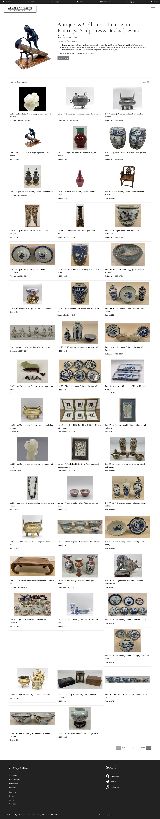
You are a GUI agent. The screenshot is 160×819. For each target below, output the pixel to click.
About (11, 800)
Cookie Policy (31, 815)
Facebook (114, 776)
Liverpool (57, 2)
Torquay (131, 2)
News (11, 796)
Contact (12, 804)
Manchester (106, 2)
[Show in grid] (149, 82)
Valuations (13, 784)
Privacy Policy (41, 815)
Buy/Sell (12, 788)
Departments (14, 780)
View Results (63, 58)
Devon (81, 2)
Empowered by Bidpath (106, 815)
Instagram (114, 787)
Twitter (113, 781)
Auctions (13, 776)
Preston (155, 2)
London (32, 2)
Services (12, 792)
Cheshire (8, 2)
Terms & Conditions (53, 815)
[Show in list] (145, 82)
